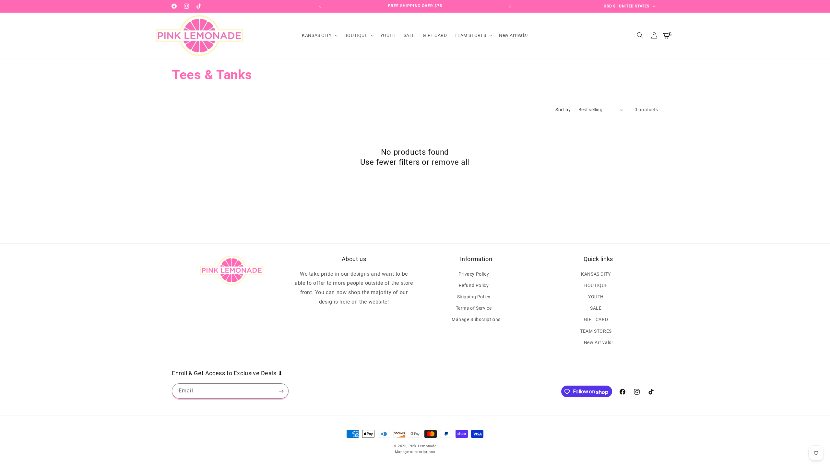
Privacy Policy (473, 273)
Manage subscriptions (415, 452)
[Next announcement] (510, 6)
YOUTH (596, 296)
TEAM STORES (596, 330)
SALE (595, 307)
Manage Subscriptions (476, 319)
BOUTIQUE (596, 285)
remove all (451, 162)
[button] (319, 35)
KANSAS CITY (596, 273)
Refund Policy (474, 285)
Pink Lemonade (422, 446)
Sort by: (563, 109)
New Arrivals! (598, 342)
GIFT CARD (596, 319)
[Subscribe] (281, 391)
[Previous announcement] (320, 6)
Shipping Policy (474, 296)
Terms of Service (474, 307)
